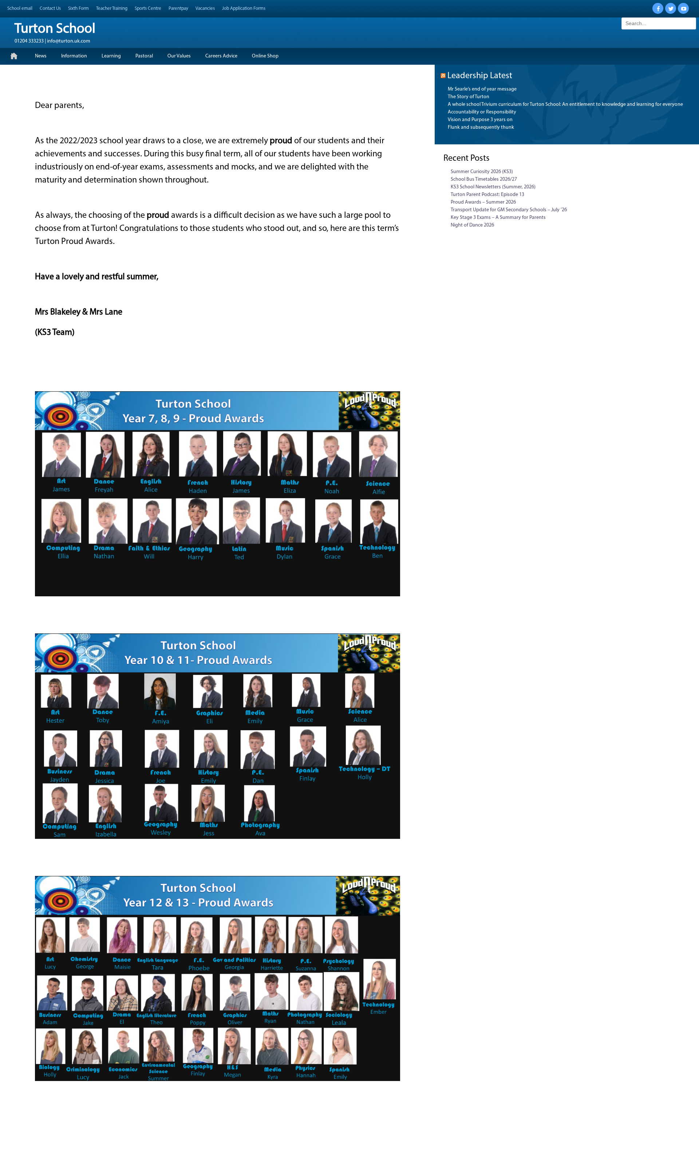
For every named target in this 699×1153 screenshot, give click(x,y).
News (41, 56)
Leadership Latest (479, 76)
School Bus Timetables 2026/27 (484, 179)
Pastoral (144, 56)
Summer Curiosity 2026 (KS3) (482, 172)
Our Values (179, 56)
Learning (111, 56)
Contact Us (50, 8)
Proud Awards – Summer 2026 (483, 202)
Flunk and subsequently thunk (481, 127)
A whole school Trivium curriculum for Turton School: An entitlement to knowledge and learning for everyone (565, 104)
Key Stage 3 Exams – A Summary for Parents (498, 217)
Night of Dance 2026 (472, 225)
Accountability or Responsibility (482, 112)
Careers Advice (221, 56)
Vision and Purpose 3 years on (480, 120)
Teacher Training (111, 8)
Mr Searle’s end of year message (482, 89)
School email (19, 8)
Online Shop (265, 56)
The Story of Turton (468, 97)
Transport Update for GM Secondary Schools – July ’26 (509, 210)
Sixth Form (78, 8)
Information (74, 56)
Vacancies (205, 8)
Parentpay (178, 8)
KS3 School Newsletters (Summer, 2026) (493, 187)
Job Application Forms (243, 8)
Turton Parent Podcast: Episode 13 (487, 194)
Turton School (55, 29)
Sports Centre (148, 8)
